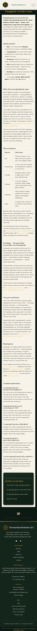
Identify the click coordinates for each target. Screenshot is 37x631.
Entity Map (17, 628)
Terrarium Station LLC (18, 5)
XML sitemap (32, 628)
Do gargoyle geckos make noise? (17, 494)
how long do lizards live (17, 369)
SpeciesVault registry (18, 630)
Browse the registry (18, 576)
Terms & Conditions (18, 612)
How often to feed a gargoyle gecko (18, 485)
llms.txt (26, 628)
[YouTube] (16, 541)
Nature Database (18, 557)
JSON (21, 628)
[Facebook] (20, 541)
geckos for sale (13, 376)
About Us (18, 554)
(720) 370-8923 (18, 595)
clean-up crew (23, 233)
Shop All (18, 548)
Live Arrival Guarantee (18, 606)
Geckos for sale (12, 499)
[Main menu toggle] (33, 5)
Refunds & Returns (18, 609)
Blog (18, 551)
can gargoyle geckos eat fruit (14, 287)
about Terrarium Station (11, 373)
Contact (18, 560)
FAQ (18, 603)
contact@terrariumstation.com (18, 592)
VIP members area (18, 579)
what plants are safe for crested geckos (19, 231)
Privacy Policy (18, 614)
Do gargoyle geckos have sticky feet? (19, 490)
